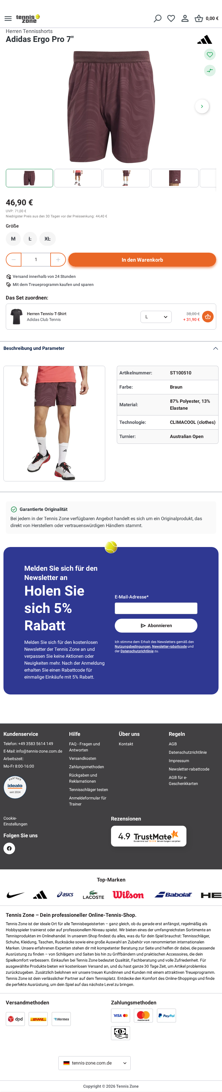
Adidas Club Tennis (44, 319)
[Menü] (8, 18)
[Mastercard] (143, 1015)
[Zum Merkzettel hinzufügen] (210, 54)
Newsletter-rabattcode (169, 646)
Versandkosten (82, 758)
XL (50, 240)
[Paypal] (166, 1015)
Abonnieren (160, 625)
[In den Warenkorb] (208, 316)
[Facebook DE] (9, 848)
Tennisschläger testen (88, 789)
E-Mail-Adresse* (132, 597)
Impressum (179, 760)
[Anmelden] (185, 18)
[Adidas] (204, 39)
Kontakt (126, 744)
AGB (173, 744)
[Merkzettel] (171, 18)
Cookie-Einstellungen (9, 821)
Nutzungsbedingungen (133, 646)
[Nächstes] (202, 106)
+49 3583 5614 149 (35, 743)
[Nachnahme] (120, 1033)
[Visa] (120, 1015)
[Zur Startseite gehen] (28, 18)
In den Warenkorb (142, 260)
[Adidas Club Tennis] (16, 316)
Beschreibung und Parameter (33, 348)
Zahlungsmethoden (86, 766)
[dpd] (15, 1019)
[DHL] (38, 1019)
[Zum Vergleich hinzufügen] (210, 70)
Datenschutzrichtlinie (137, 651)
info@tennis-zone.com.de (39, 751)
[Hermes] (61, 1019)
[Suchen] (157, 18)
